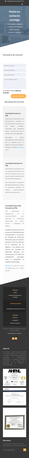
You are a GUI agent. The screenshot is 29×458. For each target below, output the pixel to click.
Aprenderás (8, 265)
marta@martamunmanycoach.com (15, 1)
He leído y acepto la (12, 91)
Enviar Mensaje (18, 96)
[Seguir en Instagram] (16, 338)
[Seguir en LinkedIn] (13, 338)
